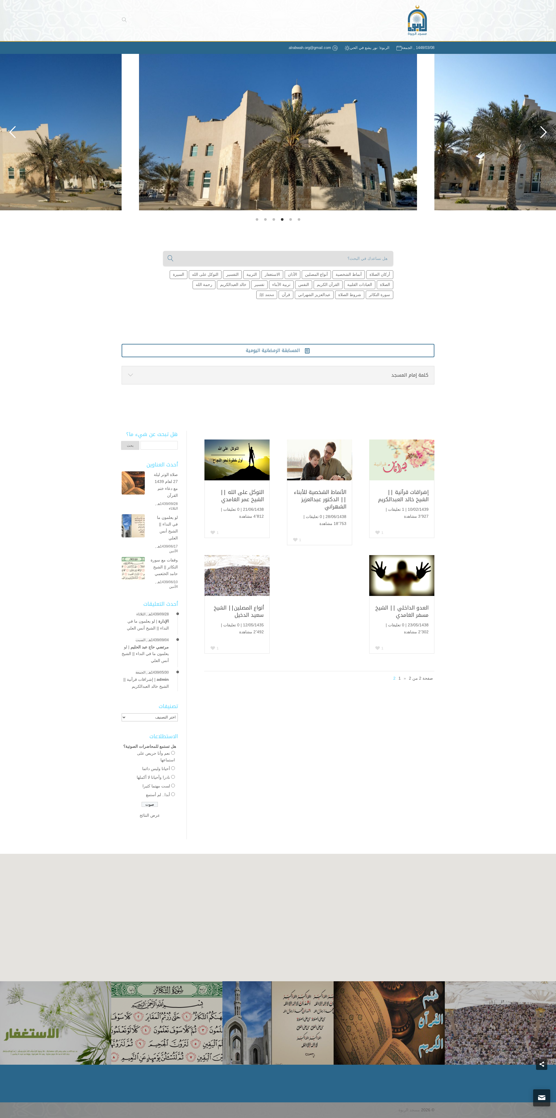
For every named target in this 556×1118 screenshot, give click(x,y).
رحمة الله (204, 284)
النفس (303, 284)
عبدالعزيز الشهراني (314, 294)
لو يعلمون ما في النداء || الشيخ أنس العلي (167, 527)
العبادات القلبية (359, 284)
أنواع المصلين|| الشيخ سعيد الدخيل (239, 611)
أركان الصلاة (380, 274)
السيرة (178, 274)
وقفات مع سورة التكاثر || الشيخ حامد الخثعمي (164, 567)
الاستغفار (272, 274)
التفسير (232, 274)
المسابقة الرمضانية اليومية (278, 350)
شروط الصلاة (349, 294)
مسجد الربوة (409, 1110)
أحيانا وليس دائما (156, 768)
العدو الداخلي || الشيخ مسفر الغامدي (402, 611)
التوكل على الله (205, 274)
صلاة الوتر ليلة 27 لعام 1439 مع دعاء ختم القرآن (166, 484)
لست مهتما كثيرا (156, 786)
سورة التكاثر (379, 294)
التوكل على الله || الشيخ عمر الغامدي (242, 495)
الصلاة (385, 284)
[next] (12, 132)
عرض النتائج (150, 815)
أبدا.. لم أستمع (158, 794)
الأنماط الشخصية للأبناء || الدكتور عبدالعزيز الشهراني (320, 499)
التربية (251, 274)
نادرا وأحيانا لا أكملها (153, 777)
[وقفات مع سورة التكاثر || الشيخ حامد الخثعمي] (133, 569)
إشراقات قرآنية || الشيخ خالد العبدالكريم (403, 495)
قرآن (286, 294)
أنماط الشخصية (349, 274)
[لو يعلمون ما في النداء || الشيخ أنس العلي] (133, 527)
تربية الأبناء (281, 284)
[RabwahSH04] (277, 132)
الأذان (292, 274)
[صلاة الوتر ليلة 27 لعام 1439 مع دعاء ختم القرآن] (133, 484)
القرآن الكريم (328, 284)
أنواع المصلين (316, 274)
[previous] (543, 132)
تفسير (259, 284)
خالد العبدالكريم (233, 284)
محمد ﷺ (266, 294)
